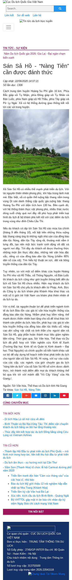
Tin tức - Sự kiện (15, 48)
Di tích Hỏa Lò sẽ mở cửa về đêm (24, 419)
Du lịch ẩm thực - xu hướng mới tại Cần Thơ (31, 462)
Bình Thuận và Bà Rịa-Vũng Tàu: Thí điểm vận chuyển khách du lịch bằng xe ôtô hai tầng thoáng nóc (35, 425)
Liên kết (9, 15)
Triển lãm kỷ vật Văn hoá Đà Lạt (30, 491)
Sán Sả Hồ (20, 389)
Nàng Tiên (34, 389)
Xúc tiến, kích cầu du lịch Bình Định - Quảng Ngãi (40, 495)
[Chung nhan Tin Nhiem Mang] (46, 574)
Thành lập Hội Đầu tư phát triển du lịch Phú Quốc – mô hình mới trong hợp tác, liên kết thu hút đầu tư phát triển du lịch (36, 454)
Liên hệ (37, 15)
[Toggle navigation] (8, 27)
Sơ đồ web (23, 15)
